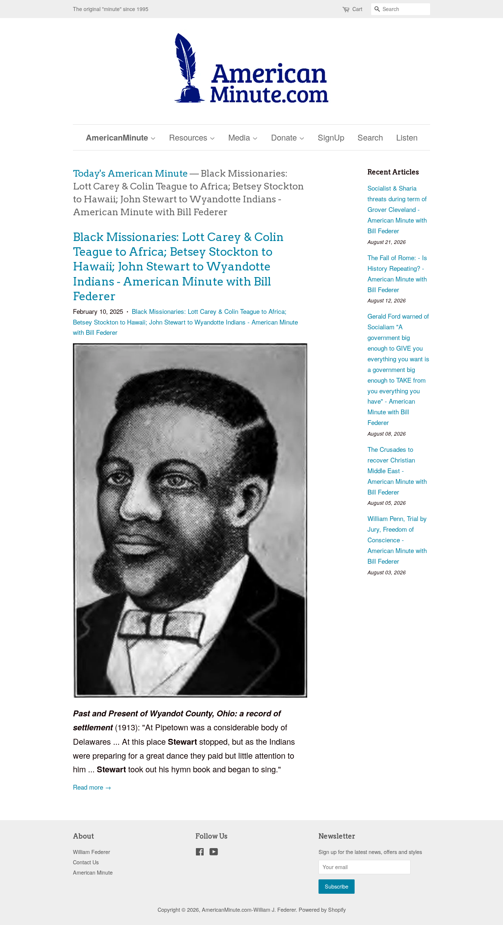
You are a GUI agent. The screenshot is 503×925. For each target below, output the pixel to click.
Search (370, 137)
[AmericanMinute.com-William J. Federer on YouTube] (214, 853)
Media (240, 137)
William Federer (91, 851)
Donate (285, 137)
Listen (407, 137)
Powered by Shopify (322, 909)
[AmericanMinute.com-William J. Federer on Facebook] (200, 853)
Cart (357, 9)
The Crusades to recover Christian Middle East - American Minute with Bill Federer (397, 470)
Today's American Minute (130, 173)
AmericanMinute (118, 137)
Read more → (92, 786)
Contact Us (86, 862)
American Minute (93, 872)
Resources (189, 137)
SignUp (331, 137)
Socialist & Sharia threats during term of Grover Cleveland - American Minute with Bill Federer (397, 209)
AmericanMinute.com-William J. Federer (249, 909)
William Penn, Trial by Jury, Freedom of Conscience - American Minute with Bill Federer (397, 540)
